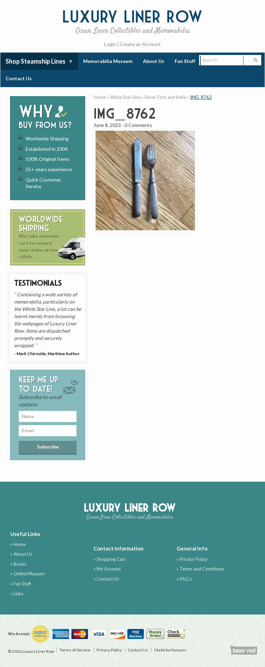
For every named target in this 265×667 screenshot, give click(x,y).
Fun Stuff (185, 61)
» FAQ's (184, 579)
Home (100, 97)
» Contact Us (106, 579)
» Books (18, 564)
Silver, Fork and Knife (165, 97)
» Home (18, 544)
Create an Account (140, 44)
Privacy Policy (109, 649)
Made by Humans (170, 649)
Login (110, 44)
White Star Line (125, 97)
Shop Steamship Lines (36, 61)
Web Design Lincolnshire (243, 650)
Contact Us (19, 78)
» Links (16, 593)
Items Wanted (222, 61)
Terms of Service (74, 649)
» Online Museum (27, 573)
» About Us (21, 554)
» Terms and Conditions (200, 569)
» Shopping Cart (110, 559)
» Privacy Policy (192, 559)
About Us (153, 61)
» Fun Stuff (20, 583)
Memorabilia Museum (107, 61)
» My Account (107, 569)
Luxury (132, 21)
